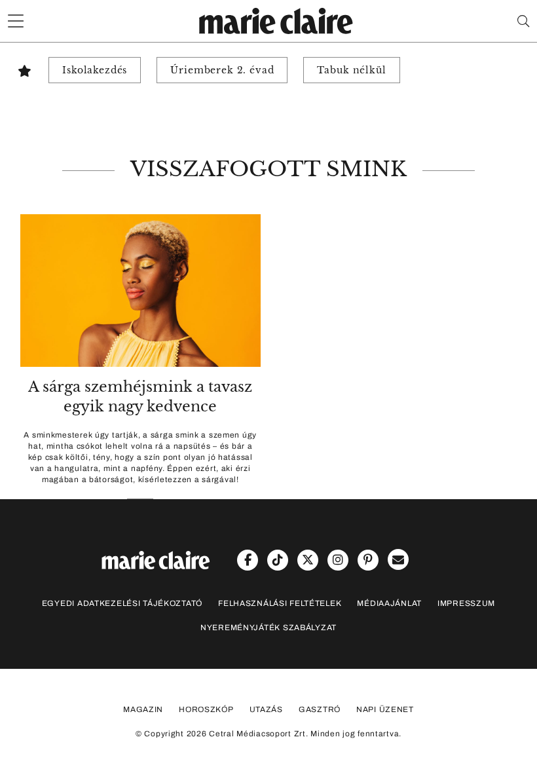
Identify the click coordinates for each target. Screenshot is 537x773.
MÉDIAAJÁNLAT (389, 603)
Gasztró (320, 709)
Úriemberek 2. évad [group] (222, 70)
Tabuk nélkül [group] (351, 70)
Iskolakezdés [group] (94, 70)
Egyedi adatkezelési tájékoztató (122, 603)
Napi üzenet (385, 709)
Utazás (266, 709)
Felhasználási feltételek (279, 603)
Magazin (143, 709)
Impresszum (466, 603)
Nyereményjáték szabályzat (268, 627)
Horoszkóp (206, 709)
